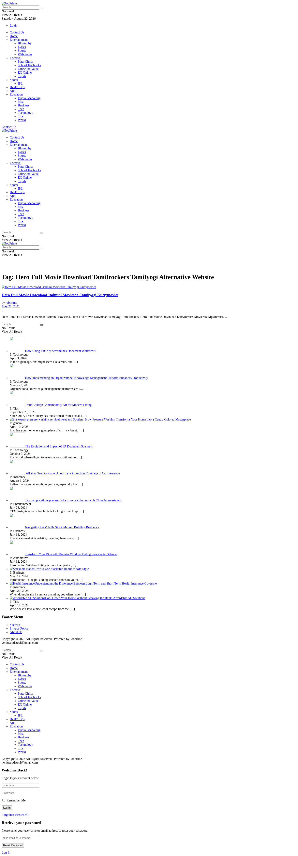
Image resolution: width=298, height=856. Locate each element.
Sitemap (15, 624)
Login (13, 25)
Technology (25, 112)
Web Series (25, 54)
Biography (24, 43)
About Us (16, 632)
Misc (21, 101)
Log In (6, 852)
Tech (21, 109)
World (22, 120)
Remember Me (16, 800)
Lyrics (22, 47)
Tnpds (22, 76)
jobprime (11, 302)
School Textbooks (29, 65)
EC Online (25, 72)
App (12, 90)
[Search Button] (41, 8)
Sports (22, 50)
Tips (20, 116)
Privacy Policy (19, 628)
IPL (20, 83)
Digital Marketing (29, 98)
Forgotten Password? (15, 814)
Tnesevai (15, 58)
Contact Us (17, 32)
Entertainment (19, 39)
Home (14, 36)
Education (16, 94)
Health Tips (17, 87)
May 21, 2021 (11, 306)
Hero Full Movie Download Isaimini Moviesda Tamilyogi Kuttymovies (60, 295)
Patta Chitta (25, 61)
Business (23, 105)
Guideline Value (28, 69)
